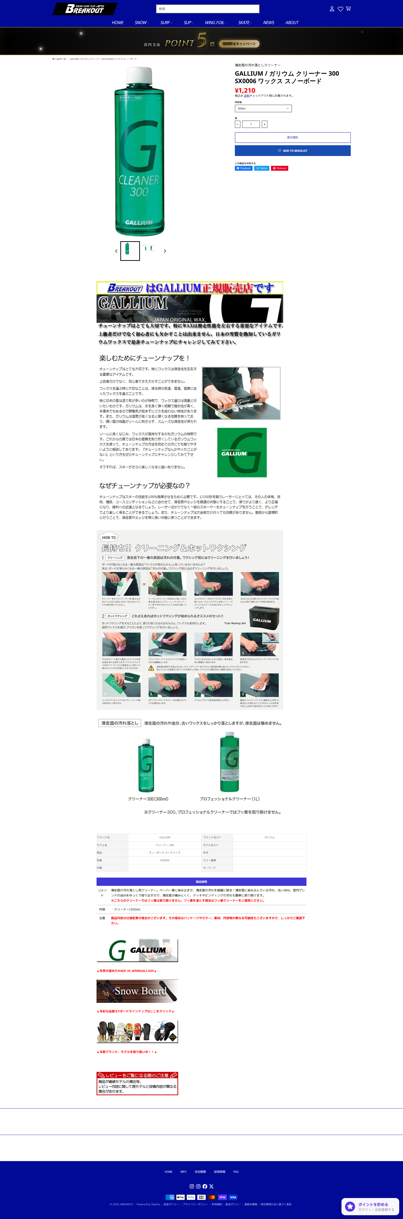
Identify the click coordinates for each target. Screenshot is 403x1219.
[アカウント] (332, 8)
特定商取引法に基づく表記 (276, 1204)
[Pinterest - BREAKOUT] (198, 1186)
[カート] (348, 8)
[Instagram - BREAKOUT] (191, 1186)
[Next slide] (165, 251)
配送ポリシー (233, 1204)
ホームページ (59, 58)
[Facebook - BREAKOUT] (204, 1186)
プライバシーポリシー (195, 1204)
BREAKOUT (127, 1204)
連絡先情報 (250, 1204)
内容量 (238, 102)
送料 (247, 96)
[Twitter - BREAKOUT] (211, 1186)
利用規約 (217, 1204)
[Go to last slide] (117, 251)
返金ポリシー (171, 1204)
